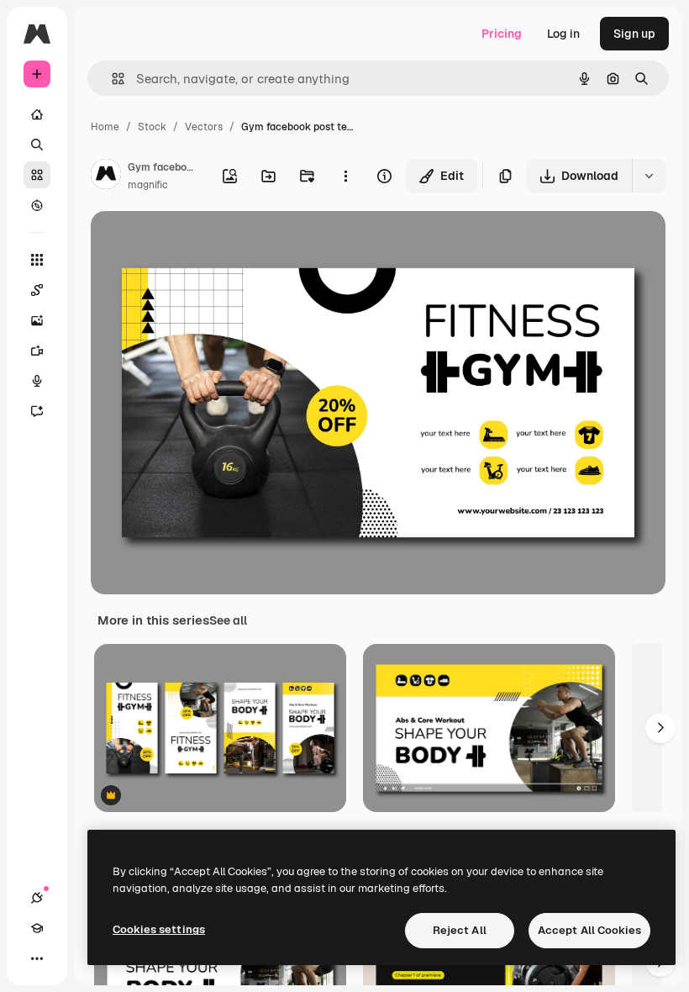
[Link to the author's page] (106, 176)
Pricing (501, 33)
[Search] (37, 144)
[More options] (345, 176)
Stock (152, 127)
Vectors (204, 127)
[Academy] (37, 928)
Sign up (634, 33)
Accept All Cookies (589, 930)
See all (228, 620)
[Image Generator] (37, 320)
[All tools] (37, 259)
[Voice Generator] (37, 380)
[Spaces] (37, 290)
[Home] (37, 114)
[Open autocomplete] (111, 78)
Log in (563, 33)
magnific (148, 185)
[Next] (660, 728)
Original (198, 243)
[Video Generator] (37, 350)
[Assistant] (37, 411)
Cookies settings (159, 929)
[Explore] (37, 205)
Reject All (460, 930)
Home (105, 127)
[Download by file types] (648, 176)
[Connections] (37, 897)
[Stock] (37, 174)
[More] (37, 958)
